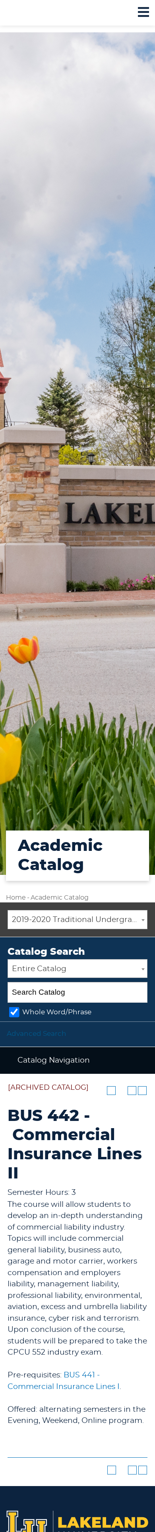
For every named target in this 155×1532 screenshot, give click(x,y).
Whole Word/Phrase (56, 1012)
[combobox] (77, 919)
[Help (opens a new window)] (142, 1090)
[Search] (137, 992)
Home (16, 897)
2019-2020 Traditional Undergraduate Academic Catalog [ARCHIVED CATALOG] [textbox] (79, 920)
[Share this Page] (121, 1090)
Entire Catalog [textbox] (39, 969)
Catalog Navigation (53, 1060)
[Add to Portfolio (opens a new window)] (111, 1090)
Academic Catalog (60, 897)
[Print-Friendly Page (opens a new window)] (132, 1090)
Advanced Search (36, 1033)
